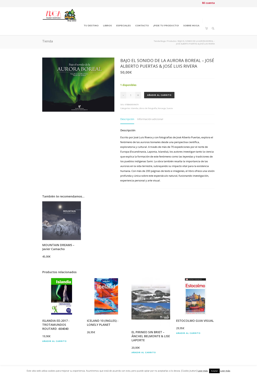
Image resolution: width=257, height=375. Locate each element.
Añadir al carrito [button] (54, 341)
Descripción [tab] (127, 119)
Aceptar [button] (214, 370)
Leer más (203, 370)
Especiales (123, 25)
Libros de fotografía (148, 108)
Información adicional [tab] (150, 119)
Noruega (162, 108)
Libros (107, 25)
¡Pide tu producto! (166, 25)
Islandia (134, 108)
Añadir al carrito (159, 95)
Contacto (142, 25)
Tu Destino (91, 25)
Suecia (170, 108)
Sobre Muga (191, 25)
